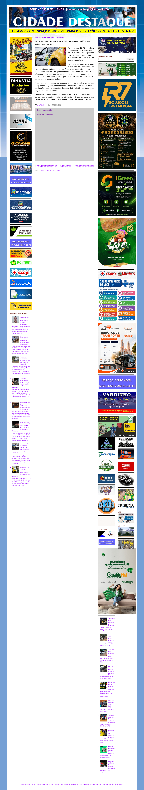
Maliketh (105, 784)
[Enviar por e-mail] (53, 105)
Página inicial (65, 166)
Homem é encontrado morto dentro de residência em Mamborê (25, 360)
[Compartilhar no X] (57, 105)
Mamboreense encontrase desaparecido (24, 318)
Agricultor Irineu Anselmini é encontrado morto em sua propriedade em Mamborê (21, 471)
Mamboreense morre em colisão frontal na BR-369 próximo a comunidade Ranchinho (21, 426)
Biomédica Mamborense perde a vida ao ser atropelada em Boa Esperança (20, 383)
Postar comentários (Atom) (50, 170)
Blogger (120, 784)
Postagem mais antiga (83, 166)
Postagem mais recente (46, 166)
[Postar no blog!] (55, 105)
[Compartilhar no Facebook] (59, 105)
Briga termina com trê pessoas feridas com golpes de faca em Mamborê (25, 340)
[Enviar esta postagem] (49, 105)
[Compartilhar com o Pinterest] (60, 105)
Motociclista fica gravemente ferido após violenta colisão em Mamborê (25, 405)
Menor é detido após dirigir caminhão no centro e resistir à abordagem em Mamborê (21, 448)
